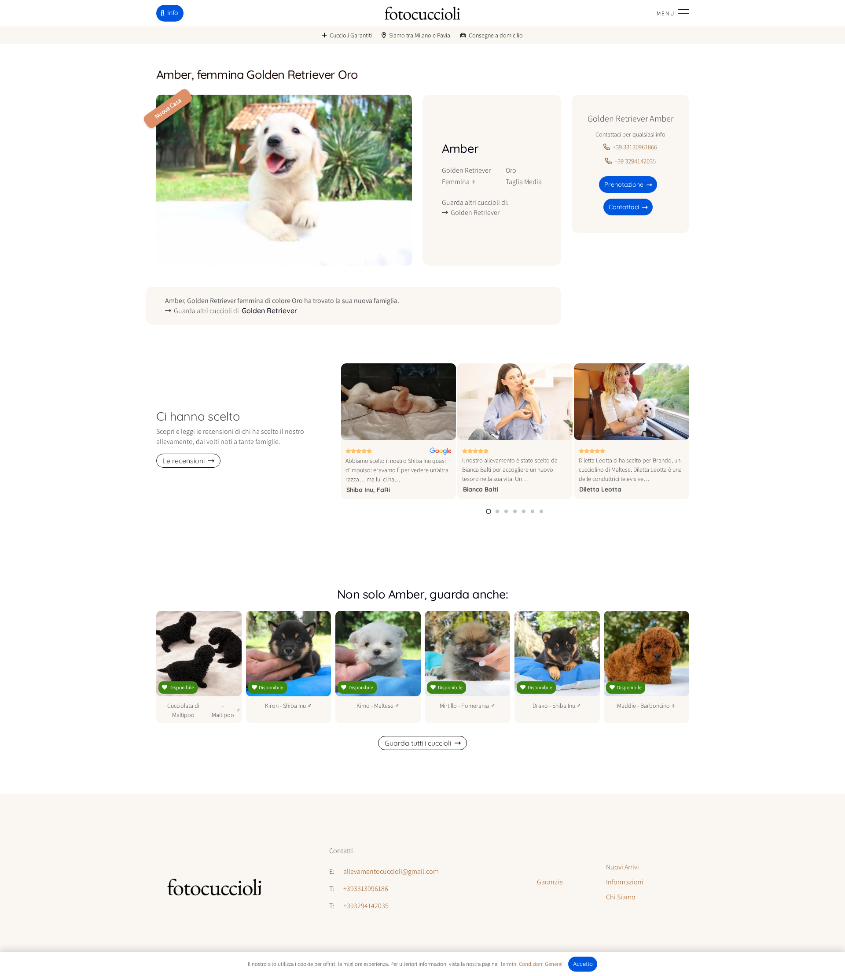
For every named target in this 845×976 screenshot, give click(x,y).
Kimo (363, 706)
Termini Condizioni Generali (532, 964)
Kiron (272, 706)
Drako (540, 706)
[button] (673, 13)
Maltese (383, 706)
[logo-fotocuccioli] (422, 13)
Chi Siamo (621, 897)
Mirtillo (448, 706)
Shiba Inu (294, 706)
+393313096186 (365, 888)
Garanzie (550, 882)
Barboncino (655, 706)
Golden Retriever (466, 169)
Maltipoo (223, 715)
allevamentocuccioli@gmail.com (391, 871)
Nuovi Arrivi (622, 867)
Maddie (626, 706)
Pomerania (475, 706)
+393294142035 (366, 905)
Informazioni (624, 882)
